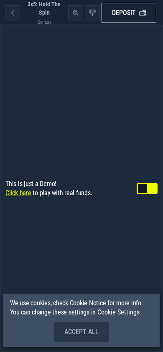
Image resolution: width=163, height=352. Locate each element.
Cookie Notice (88, 303)
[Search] (75, 12)
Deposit (124, 13)
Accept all (81, 332)
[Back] (12, 12)
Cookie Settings (118, 312)
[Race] (92, 12)
